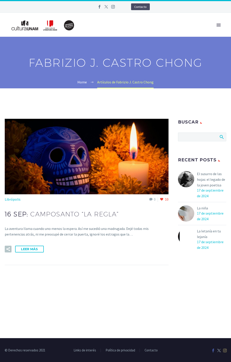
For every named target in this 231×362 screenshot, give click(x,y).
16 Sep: (62, 214)
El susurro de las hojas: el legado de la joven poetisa (211, 179)
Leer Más (29, 249)
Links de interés (85, 350)
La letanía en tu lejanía (209, 234)
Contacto (140, 7)
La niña (202, 208)
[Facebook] (99, 7)
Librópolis (13, 199)
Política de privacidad (120, 350)
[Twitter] (106, 7)
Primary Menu (219, 25)
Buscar (221, 137)
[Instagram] (113, 7)
